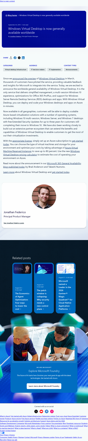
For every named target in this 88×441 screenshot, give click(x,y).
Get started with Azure (19, 416)
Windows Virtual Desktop (52, 78)
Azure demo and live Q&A (56, 421)
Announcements (71, 69)
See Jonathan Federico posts (14, 223)
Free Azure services (28, 419)
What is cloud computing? (60, 426)
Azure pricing (16, 419)
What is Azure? (5, 416)
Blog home (12, 15)
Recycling (3, 440)
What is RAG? (73, 428)
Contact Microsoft (30, 437)
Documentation (56, 423)
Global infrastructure (34, 416)
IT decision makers (37, 69)
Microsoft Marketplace (33, 423)
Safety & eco (77, 437)
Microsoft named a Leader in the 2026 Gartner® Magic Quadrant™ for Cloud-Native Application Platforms (65, 295)
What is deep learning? (23, 428)
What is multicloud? (76, 426)
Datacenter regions (48, 416)
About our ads (12, 440)
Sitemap (21, 437)
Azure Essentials (73, 416)
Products (8, 419)
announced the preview (24, 78)
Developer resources (73, 423)
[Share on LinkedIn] (23, 57)
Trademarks (68, 437)
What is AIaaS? (36, 428)
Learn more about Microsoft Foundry (44, 386)
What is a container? (61, 428)
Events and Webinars (7, 426)
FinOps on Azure (59, 419)
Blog (64, 423)
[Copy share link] (11, 57)
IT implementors (55, 69)
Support (43, 421)
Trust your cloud (61, 416)
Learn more (8, 172)
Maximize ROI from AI (73, 419)
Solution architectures (32, 421)
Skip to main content (7, 1)
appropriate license (22, 140)
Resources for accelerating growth (12, 421)
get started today (60, 172)
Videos (47, 426)
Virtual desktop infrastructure (15, 69)
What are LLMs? (47, 428)
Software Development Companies (12, 423)
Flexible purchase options (44, 419)
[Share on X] (19, 57)
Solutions (84, 419)
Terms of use (59, 437)
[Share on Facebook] (15, 57)
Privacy (40, 437)
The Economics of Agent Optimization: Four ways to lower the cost (22, 301)
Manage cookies (49, 437)
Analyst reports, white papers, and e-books (30, 426)
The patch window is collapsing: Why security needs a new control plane (43, 299)
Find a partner (46, 423)
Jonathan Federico (15, 36)
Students (84, 423)
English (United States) (8, 431)
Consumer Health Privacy (9, 437)
